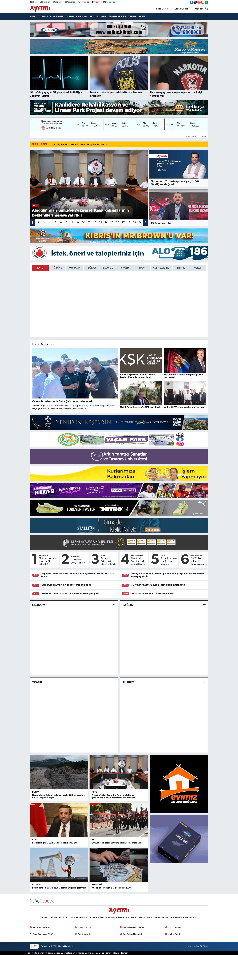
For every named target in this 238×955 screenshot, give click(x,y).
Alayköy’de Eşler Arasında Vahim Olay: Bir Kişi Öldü (138, 561)
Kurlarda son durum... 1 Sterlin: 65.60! (153, 593)
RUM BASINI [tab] (74, 268)
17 (123, 222)
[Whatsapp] (52, 901)
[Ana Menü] (206, 16)
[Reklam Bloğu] (119, 29)
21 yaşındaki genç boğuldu (78, 561)
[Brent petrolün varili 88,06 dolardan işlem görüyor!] (59, 865)
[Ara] (206, 9)
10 (83, 222)
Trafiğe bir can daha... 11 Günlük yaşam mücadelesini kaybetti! (197, 561)
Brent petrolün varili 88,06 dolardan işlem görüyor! (70, 593)
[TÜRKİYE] (204, 682)
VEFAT (142, 16)
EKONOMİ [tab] (108, 268)
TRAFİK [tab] (181, 268)
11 (89, 222)
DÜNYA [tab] (92, 268)
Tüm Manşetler (85, 934)
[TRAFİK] (114, 682)
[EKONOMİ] (114, 605)
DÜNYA (70, 16)
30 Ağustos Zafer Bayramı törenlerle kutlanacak (158, 585)
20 (140, 222)
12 (95, 222)
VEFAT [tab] (197, 268)
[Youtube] (47, 901)
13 (100, 222)
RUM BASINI (56, 16)
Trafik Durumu (175, 927)
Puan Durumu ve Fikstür (43, 934)
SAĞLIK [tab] (125, 268)
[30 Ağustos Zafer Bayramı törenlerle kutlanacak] (119, 820)
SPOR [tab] (142, 268)
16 (117, 222)
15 (112, 222)
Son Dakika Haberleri (132, 934)
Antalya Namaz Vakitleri (134, 927)
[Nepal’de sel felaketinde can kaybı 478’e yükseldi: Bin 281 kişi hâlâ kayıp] (59, 772)
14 (106, 222)
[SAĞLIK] (204, 605)
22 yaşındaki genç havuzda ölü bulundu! (48, 561)
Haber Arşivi (174, 934)
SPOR (103, 16)
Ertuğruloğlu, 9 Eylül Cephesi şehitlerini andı (66, 585)
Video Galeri (181, 9)
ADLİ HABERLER (117, 16)
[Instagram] (42, 901)
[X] (37, 901)
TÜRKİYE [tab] (57, 268)
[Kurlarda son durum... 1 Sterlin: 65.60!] (119, 865)
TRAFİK (132, 16)
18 (129, 222)
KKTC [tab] (40, 268)
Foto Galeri (162, 9)
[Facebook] (32, 901)
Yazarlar (199, 9)
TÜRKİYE (43, 16)
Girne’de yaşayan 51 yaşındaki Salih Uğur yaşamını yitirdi (78, 144)
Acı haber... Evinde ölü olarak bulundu (108, 561)
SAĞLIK (94, 16)
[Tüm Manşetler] (204, 344)
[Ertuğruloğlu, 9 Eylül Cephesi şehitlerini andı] (59, 820)
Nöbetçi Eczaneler (41, 927)
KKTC (33, 16)
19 (134, 222)
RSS (35, 946)
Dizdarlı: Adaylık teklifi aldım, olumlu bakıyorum (168, 561)
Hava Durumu (85, 927)
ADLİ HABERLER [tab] (161, 268)
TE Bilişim (204, 946)
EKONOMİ (81, 16)
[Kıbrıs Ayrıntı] (40, 8)
